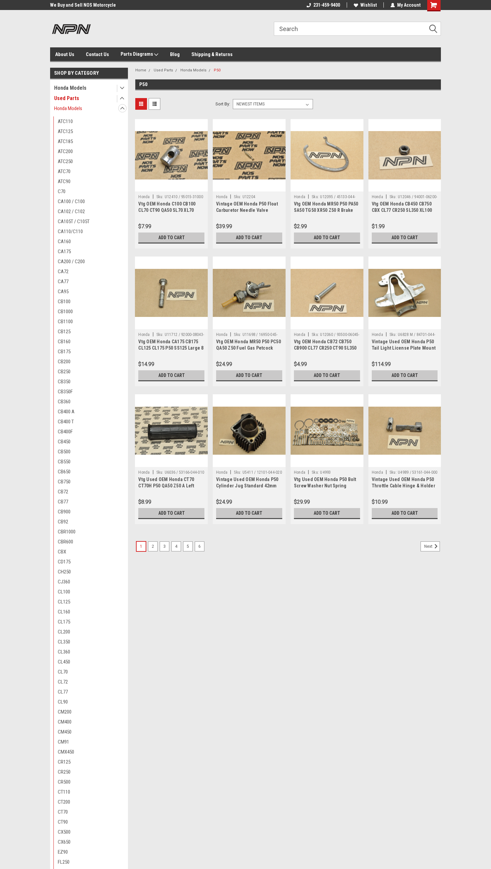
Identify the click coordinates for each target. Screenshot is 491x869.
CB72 (63, 492)
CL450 (64, 662)
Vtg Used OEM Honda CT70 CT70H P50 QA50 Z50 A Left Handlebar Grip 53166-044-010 (169, 486)
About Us (64, 54)
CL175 (64, 622)
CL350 (64, 642)
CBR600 (65, 542)
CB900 (64, 512)
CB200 (64, 362)
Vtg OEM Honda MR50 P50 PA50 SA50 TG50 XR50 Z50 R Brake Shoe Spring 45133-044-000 (326, 210)
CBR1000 (66, 532)
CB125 (64, 332)
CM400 (64, 722)
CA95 (63, 292)
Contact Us (97, 54)
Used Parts (66, 98)
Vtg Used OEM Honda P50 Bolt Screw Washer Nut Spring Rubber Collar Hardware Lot (325, 486)
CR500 (64, 782)
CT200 (64, 802)
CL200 (64, 632)
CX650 (64, 842)
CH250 (64, 572)
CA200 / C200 (71, 262)
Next (429, 546)
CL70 (63, 672)
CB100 (64, 302)
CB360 (64, 402)
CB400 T (66, 422)
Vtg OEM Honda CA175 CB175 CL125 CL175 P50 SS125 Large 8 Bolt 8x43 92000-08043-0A (170, 348)
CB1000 (65, 312)
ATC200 (65, 151)
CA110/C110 (70, 232)
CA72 (63, 272)
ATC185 (65, 141)
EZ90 (63, 852)
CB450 (64, 442)
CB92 (63, 522)
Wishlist (368, 5)
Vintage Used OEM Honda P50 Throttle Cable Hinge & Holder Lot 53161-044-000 (403, 486)
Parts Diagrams (137, 54)
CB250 (64, 372)
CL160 (64, 612)
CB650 (64, 472)
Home (140, 70)
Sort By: (222, 103)
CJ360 (64, 582)
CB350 (64, 382)
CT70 (63, 812)
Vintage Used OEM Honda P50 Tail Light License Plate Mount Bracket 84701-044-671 (404, 348)
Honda (144, 196)
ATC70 (64, 171)
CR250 (64, 772)
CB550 (64, 462)
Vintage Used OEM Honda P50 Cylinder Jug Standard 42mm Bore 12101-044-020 (247, 486)
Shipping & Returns (211, 54)
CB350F (65, 392)
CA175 (64, 252)
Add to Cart (171, 237)
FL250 (63, 862)
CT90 (63, 822)
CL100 (64, 592)
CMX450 (66, 752)
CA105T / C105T (74, 222)
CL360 (64, 652)
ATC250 (65, 161)
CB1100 (65, 322)
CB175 (64, 352)
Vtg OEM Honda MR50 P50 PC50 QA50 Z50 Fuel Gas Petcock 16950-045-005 (248, 348)
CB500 (64, 452)
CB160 (64, 342)
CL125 (64, 602)
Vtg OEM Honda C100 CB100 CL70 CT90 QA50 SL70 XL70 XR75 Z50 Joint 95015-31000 (167, 210)
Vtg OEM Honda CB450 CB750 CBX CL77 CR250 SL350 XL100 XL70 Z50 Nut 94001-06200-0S (402, 210)
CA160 (64, 242)
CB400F (65, 432)
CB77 (63, 502)
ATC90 (64, 181)
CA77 (63, 282)
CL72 (63, 682)
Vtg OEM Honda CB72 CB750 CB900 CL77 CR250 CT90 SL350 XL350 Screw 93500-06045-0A (325, 348)
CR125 (64, 762)
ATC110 (65, 121)
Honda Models (70, 88)
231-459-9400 (326, 5)
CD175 (64, 562)
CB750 (64, 482)
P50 (217, 70)
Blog (175, 54)
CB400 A (66, 412)
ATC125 (65, 131)
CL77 (63, 692)
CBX (62, 552)
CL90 (63, 702)
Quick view (171, 186)
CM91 (63, 742)
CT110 (64, 792)
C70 (61, 191)
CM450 (64, 732)
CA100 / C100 (71, 201)
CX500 (64, 832)
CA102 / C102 (71, 211)
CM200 (64, 712)
